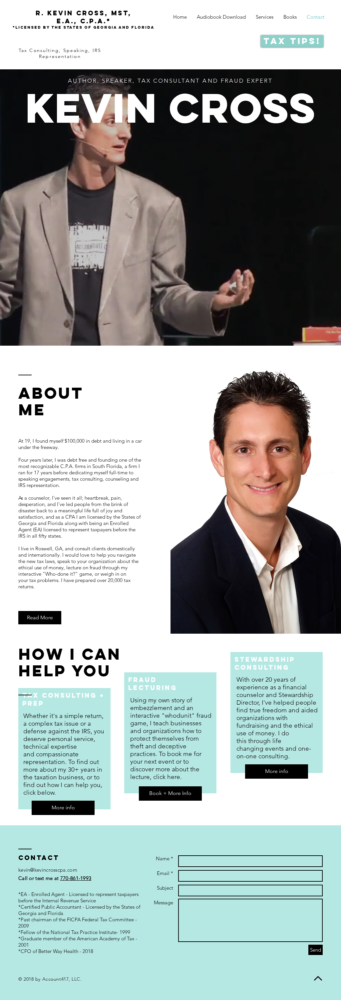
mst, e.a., (84, 17)
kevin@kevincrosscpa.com (47, 870)
